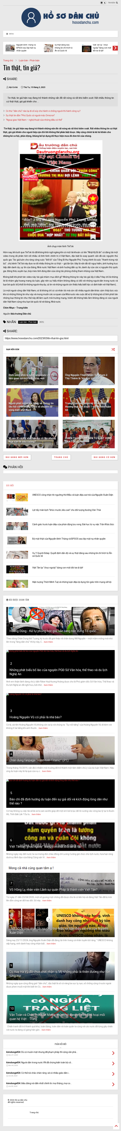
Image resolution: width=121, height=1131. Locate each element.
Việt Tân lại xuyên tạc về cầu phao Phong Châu (102, 48)
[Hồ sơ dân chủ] (60, 26)
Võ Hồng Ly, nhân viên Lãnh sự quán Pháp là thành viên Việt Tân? (53, 889)
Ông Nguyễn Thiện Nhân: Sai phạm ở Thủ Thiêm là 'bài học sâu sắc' (86, 377)
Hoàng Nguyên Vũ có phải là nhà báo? (35, 717)
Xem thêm (48, 642)
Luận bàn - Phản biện (29, 60)
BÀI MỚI (10, 485)
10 (12, 1008)
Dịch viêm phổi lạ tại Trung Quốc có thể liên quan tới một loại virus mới (32, 377)
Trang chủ (8, 60)
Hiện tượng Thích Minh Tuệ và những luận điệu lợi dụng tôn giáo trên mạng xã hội (26, 46)
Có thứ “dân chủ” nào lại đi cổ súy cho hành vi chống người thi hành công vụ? (43, 111)
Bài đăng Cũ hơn (104, 457)
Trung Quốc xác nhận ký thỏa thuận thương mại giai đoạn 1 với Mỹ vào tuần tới (88, 406)
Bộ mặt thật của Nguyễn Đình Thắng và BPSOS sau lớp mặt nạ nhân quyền (69, 538)
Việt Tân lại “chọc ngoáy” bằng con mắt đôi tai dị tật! (57, 567)
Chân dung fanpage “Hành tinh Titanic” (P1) (39, 760)
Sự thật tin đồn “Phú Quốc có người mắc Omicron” (30, 115)
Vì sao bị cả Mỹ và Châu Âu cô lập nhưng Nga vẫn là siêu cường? (32, 440)
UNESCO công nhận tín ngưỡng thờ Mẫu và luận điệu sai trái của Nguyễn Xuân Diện (72, 495)
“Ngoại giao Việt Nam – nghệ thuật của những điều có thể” (34, 120)
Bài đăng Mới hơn (17, 457)
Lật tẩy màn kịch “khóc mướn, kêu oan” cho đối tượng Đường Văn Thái (66, 510)
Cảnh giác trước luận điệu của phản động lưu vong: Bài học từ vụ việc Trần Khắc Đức (73, 524)
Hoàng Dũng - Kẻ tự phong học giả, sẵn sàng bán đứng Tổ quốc (52, 631)
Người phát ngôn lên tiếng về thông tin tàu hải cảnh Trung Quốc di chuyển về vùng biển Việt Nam (31, 406)
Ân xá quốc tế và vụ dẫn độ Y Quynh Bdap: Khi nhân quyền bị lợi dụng (64, 46)
